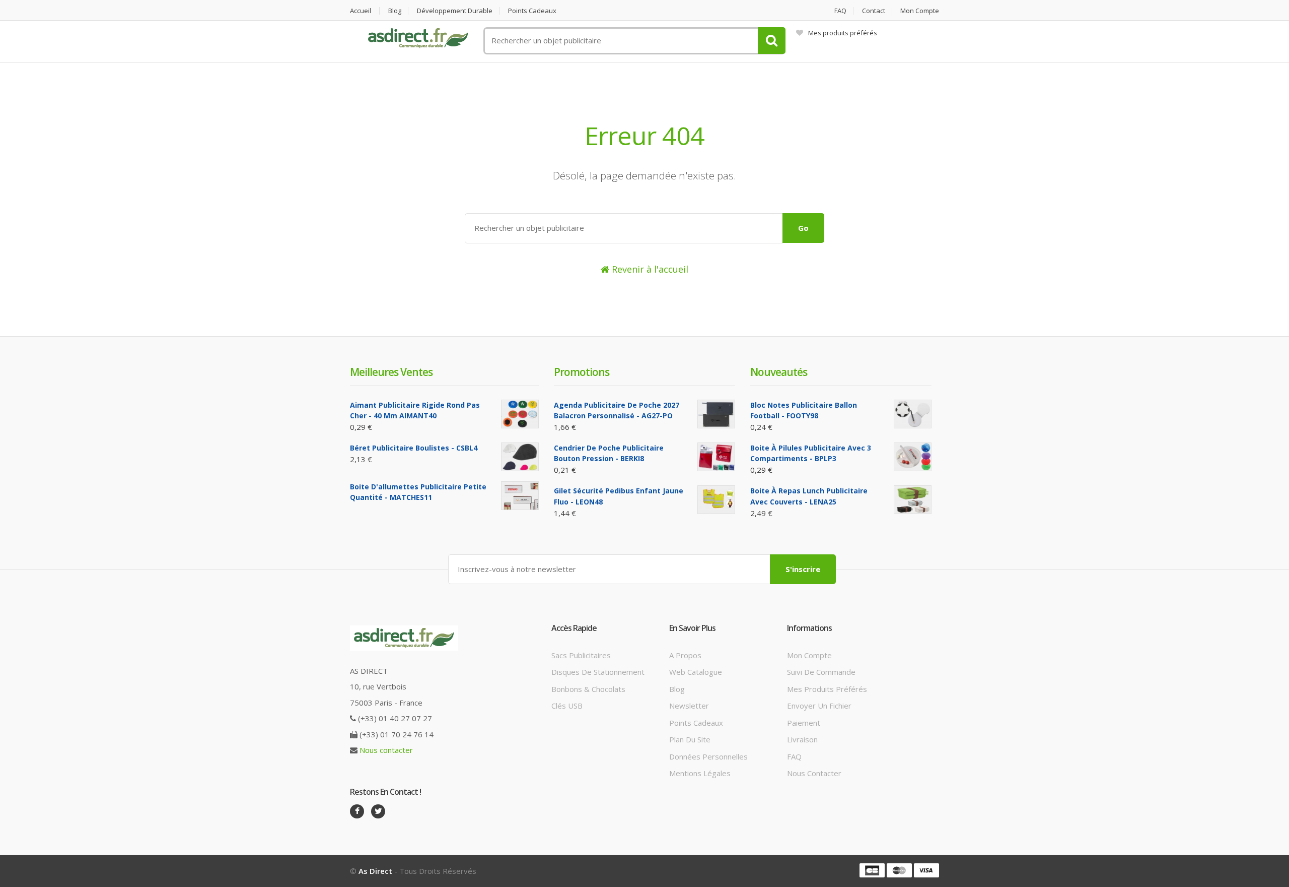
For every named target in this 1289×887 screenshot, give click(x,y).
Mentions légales (700, 773)
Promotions (581, 372)
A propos (685, 655)
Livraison (802, 739)
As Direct (375, 871)
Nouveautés (778, 372)
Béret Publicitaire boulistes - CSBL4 (413, 448)
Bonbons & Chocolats (588, 689)
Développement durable (454, 11)
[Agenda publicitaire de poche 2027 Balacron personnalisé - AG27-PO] (716, 414)
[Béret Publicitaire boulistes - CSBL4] (520, 456)
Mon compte (919, 11)
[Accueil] (418, 38)
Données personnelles (708, 756)
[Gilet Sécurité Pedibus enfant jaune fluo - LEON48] (716, 499)
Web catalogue (695, 672)
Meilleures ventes (391, 372)
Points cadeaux (532, 11)
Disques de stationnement (597, 672)
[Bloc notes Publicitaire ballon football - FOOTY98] (913, 414)
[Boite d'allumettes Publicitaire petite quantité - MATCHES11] (520, 495)
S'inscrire (802, 569)
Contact (873, 11)
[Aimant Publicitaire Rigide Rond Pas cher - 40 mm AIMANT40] (520, 414)
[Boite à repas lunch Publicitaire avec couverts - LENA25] (913, 499)
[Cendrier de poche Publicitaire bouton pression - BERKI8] (716, 456)
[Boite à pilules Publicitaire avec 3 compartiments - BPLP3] (913, 456)
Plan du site (689, 739)
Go (803, 228)
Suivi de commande (821, 672)
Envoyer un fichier (819, 706)
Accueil (360, 11)
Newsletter (689, 706)
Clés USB (567, 706)
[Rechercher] (771, 40)
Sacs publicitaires (581, 655)
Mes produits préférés (842, 32)
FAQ (840, 11)
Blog (394, 11)
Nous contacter (386, 750)
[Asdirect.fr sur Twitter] (378, 811)
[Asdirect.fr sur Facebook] (357, 811)
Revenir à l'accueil (648, 269)
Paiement (803, 723)
